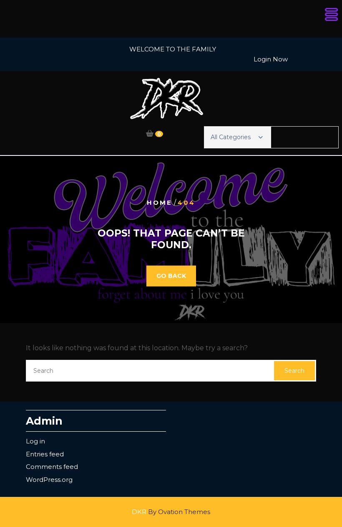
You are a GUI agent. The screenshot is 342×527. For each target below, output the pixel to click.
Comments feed (52, 467)
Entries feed (45, 454)
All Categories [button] (231, 137)
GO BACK (171, 276)
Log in (35, 441)
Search (294, 370)
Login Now (271, 59)
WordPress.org (49, 480)
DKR (171, 512)
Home (159, 202)
